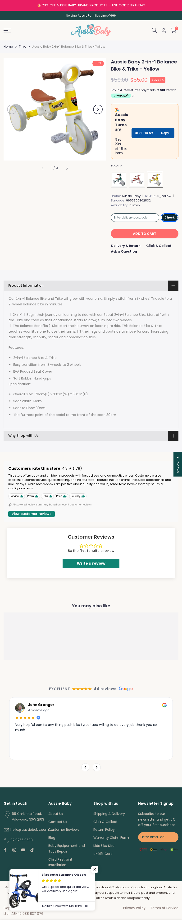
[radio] (119, 180)
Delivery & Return (126, 245)
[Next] (97, 767)
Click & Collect (159, 245)
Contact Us (57, 821)
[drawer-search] (154, 30)
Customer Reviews (63, 829)
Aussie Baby (131, 196)
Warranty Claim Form (111, 837)
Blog (51, 837)
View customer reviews (31, 513)
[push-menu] (7, 30)
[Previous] (85, 767)
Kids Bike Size (103, 845)
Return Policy (104, 829)
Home (8, 46)
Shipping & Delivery (109, 813)
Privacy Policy (134, 908)
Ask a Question (124, 251)
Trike (22, 46)
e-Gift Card (103, 853)
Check (169, 217)
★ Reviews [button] (178, 464)
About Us (55, 813)
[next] (98, 109)
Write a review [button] (91, 563)
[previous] (12, 109)
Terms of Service (164, 908)
